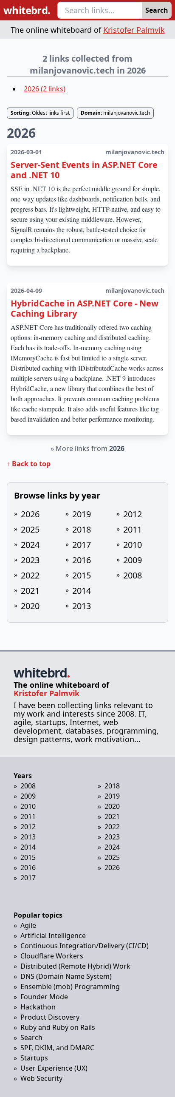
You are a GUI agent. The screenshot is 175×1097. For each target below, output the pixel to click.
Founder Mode (44, 996)
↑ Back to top (29, 463)
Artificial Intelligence (53, 935)
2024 (30, 544)
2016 (81, 560)
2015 (81, 575)
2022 (30, 575)
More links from (90, 448)
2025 (30, 529)
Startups (34, 1058)
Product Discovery (49, 1017)
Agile (28, 925)
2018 (81, 529)
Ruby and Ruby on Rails (57, 1027)
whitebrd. (27, 10)
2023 (30, 560)
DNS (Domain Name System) (66, 976)
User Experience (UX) (54, 1068)
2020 (30, 606)
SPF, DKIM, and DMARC (57, 1047)
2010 (132, 544)
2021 (30, 590)
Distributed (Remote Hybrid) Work (75, 966)
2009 (132, 560)
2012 (132, 514)
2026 (30, 514)
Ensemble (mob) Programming (70, 986)
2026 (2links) (44, 89)
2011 (132, 529)
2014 (81, 590)
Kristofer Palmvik (134, 30)
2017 (81, 544)
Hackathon (38, 1007)
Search (156, 10)
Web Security (41, 1078)
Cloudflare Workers (51, 956)
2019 (81, 514)
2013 (81, 606)
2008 (132, 575)
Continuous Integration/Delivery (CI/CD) (84, 945)
